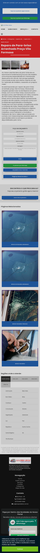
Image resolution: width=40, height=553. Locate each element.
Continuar (20, 549)
